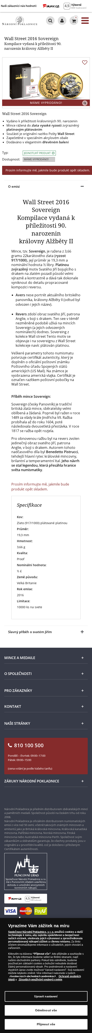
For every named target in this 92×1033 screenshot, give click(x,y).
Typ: (5, 153)
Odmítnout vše (46, 1010)
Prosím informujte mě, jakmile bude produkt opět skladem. (40, 486)
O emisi (14, 186)
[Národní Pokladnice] (19, 20)
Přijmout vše (46, 1024)
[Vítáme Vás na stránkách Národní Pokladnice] (62, 20)
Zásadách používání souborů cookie (40, 979)
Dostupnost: (11, 159)
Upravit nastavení (46, 996)
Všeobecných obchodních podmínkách (32, 976)
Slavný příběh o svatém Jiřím (30, 632)
